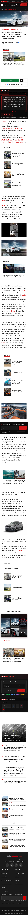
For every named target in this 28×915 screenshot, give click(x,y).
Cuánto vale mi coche (6, 884)
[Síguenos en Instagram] (21, 706)
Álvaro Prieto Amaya (13, 42)
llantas (13, 311)
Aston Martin (6, 640)
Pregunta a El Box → (7, 114)
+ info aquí (18, 903)
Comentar (21, 691)
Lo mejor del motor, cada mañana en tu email (13, 424)
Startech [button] (4, 121)
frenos (3, 343)
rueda (24, 295)
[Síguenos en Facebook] (13, 706)
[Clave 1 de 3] (12, 111)
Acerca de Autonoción (20, 873)
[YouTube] (21, 865)
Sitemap (3, 887)
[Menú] (26, 9)
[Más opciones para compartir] (25, 80)
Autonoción (4, 910)
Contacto (17, 876)
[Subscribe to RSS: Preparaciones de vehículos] (20, 29)
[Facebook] (7, 865)
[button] (21, 615)
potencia (4, 205)
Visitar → (25, 699)
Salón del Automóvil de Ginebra (11, 128)
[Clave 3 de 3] (15, 111)
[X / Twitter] (12, 865)
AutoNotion (4, 876)
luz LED (23, 290)
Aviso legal (17, 880)
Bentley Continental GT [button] (16, 142)
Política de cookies (19, 884)
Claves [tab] (4, 93)
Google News (7, 705)
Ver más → (24, 792)
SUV (15, 492)
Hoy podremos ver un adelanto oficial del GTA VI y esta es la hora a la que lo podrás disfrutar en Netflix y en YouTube (15, 781)
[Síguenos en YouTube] (3, 709)
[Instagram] (16, 865)
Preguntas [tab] (13, 93)
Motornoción (4, 873)
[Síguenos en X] (17, 706)
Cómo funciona (24, 117)
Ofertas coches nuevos (6, 880)
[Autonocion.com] (9, 9)
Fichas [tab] (23, 93)
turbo (3, 200)
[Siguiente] (26, 111)
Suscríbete (22, 428)
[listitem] (6, 627)
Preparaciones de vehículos (9, 29)
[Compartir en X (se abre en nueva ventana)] (21, 80)
